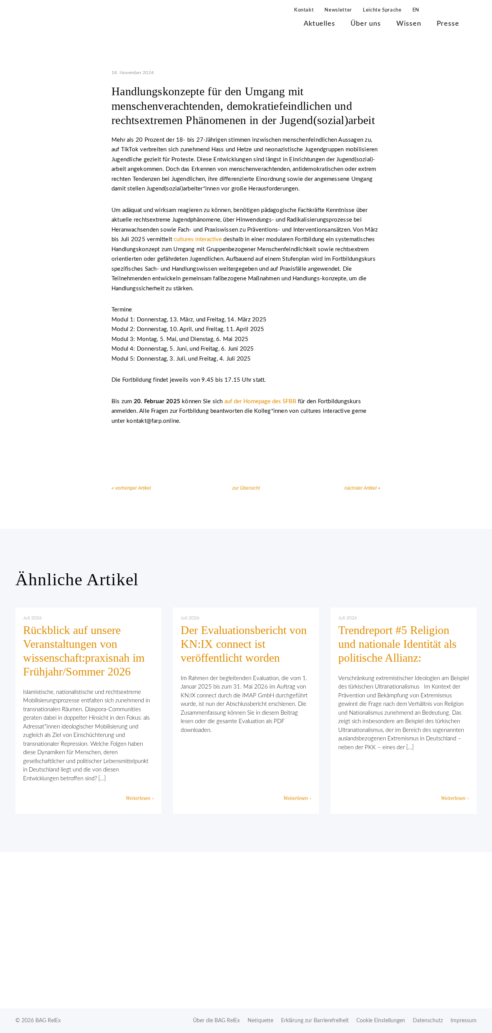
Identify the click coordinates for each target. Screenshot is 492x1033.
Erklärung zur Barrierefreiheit (315, 1020)
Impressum (463, 1020)
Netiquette (260, 1020)
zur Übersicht (246, 488)
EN (415, 10)
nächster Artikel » (362, 488)
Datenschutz (428, 1020)
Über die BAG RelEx (216, 1020)
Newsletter (338, 10)
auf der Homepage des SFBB (260, 401)
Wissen (408, 23)
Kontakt (304, 10)
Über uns (366, 23)
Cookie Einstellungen (380, 1020)
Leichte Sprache (382, 10)
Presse (448, 23)
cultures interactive (198, 239)
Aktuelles (319, 23)
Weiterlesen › (140, 798)
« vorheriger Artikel (131, 488)
